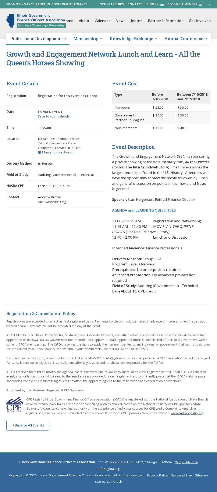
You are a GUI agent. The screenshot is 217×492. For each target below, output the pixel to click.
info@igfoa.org (108, 468)
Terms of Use (181, 475)
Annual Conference (184, 38)
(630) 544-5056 (186, 462)
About (84, 20)
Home (68, 20)
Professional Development (36, 38)
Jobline (136, 20)
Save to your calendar (54, 116)
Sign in (153, 4)
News (120, 20)
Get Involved (200, 20)
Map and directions (56, 152)
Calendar (102, 20)
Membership (86, 38)
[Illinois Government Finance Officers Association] (36, 21)
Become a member (182, 4)
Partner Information (166, 20)
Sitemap (201, 475)
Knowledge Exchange (132, 38)
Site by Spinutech (108, 481)
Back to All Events (29, 425)
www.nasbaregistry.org (187, 413)
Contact (135, 4)
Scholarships (112, 4)
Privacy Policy (157, 475)
